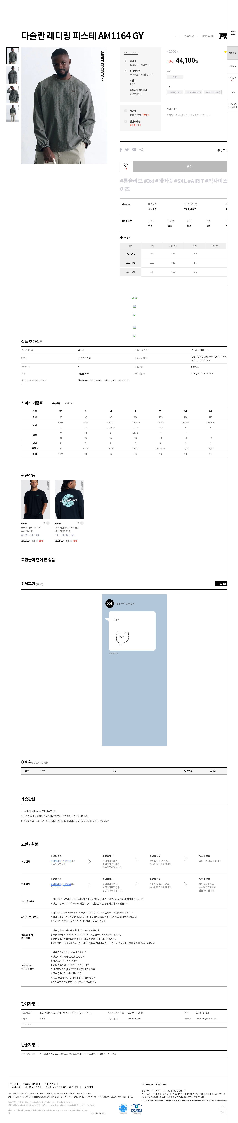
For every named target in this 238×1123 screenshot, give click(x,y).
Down (222, 1112)
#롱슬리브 (131, 181)
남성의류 (56, 403)
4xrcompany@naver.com (43, 1097)
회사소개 (14, 1084)
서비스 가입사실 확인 (97, 1113)
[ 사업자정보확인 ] (104, 1097)
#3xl (149, 181)
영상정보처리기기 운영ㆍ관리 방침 (62, 1087)
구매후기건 (233, 79)
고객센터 (89, 1087)
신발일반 (69, 403)
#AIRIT (195, 181)
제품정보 (233, 53)
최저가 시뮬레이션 (131, 53)
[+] (43, 523)
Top (222, 1106)
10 (126, 169)
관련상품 (233, 66)
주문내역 (67, 861)
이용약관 (16, 1087)
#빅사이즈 (216, 181)
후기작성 (224, 584)
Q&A (233, 92)
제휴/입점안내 (51, 1084)
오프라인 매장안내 (31, 1084)
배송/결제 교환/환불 (233, 105)
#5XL (180, 181)
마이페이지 (56, 861)
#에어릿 (164, 181)
